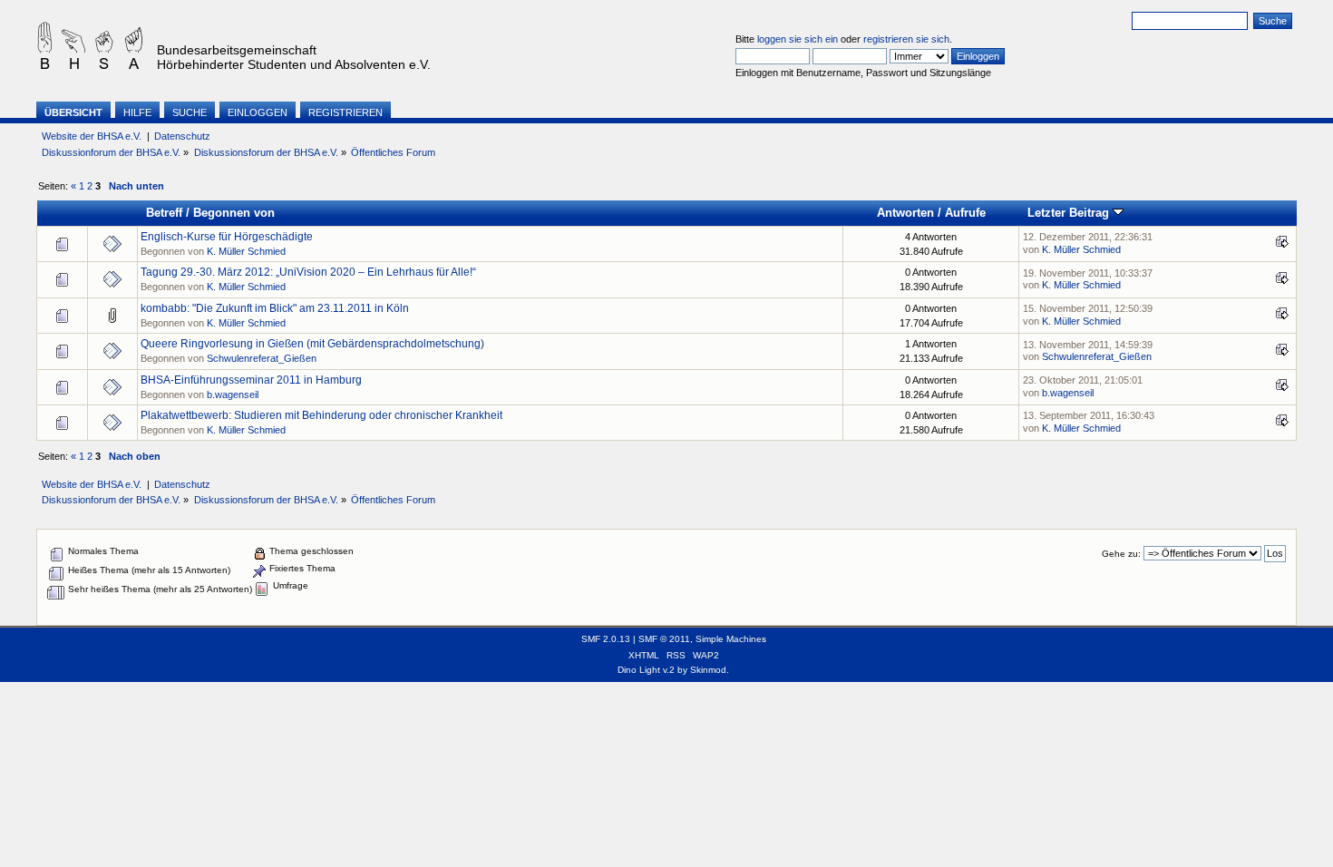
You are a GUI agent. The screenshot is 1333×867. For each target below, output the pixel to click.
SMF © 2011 (664, 639)
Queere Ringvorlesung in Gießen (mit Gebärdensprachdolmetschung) (312, 343)
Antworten (905, 212)
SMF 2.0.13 (605, 639)
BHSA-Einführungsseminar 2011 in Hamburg (251, 380)
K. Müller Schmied (246, 251)
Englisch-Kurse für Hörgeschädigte (227, 236)
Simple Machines (731, 639)
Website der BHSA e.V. (91, 136)
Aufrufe (965, 212)
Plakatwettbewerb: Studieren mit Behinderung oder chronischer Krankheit (321, 415)
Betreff (164, 212)
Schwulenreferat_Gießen (261, 358)
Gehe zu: (1121, 554)
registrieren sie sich (906, 39)
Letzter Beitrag (1070, 212)
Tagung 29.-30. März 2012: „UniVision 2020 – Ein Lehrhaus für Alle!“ (308, 272)
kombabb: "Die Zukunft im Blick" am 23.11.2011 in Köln (275, 308)
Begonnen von (234, 212)
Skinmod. (709, 670)
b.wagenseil (232, 394)
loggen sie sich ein (797, 39)
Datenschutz (182, 136)
